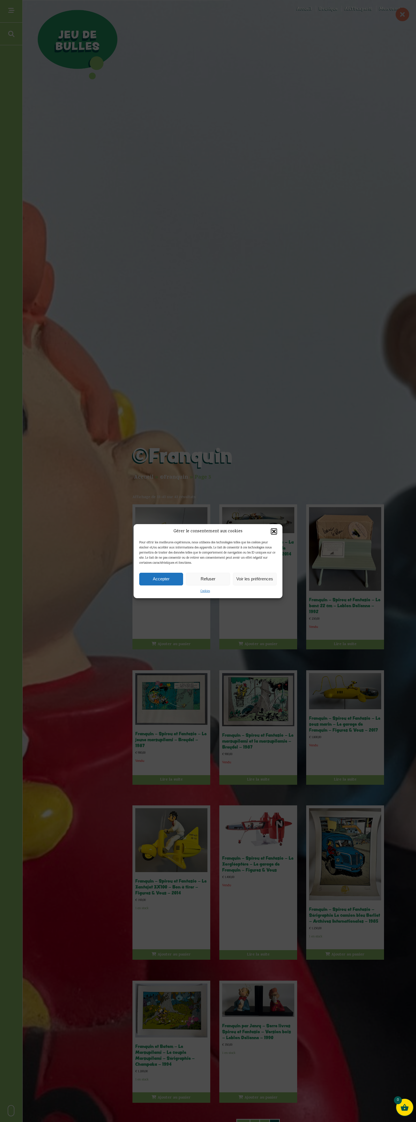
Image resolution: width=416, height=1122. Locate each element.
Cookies (205, 591)
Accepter (161, 578)
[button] (274, 531)
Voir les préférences (254, 578)
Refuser (208, 578)
